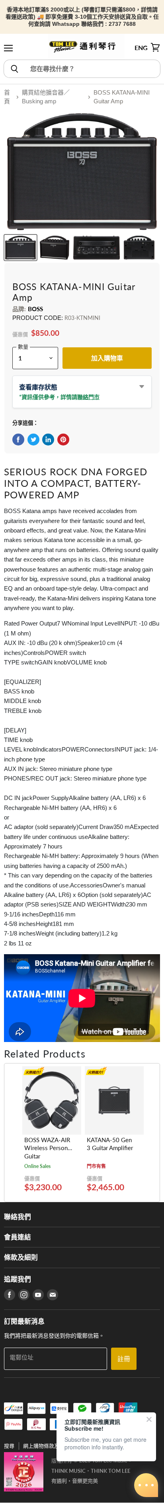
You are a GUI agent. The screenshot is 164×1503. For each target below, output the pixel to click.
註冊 (123, 1358)
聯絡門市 (88, 396)
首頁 (7, 97)
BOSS (35, 308)
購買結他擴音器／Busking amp (46, 97)
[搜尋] (14, 69)
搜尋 (9, 1446)
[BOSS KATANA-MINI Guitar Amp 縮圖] (20, 247)
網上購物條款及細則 (46, 1446)
